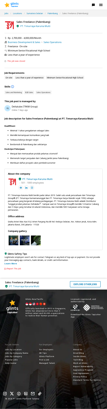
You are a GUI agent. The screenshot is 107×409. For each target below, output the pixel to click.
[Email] (33, 393)
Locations (17, 13)
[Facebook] (19, 393)
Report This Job (14, 268)
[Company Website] (21, 188)
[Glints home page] (11, 4)
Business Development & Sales (24, 42)
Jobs (6, 13)
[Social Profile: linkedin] (26, 188)
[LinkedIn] (26, 393)
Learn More (10, 263)
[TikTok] (39, 393)
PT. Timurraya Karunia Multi (35, 26)
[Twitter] (12, 393)
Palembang (53, 13)
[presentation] (11, 4)
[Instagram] (5, 393)
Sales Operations (53, 42)
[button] (93, 5)
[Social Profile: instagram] (32, 188)
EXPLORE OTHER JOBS (85, 284)
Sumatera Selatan (35, 13)
